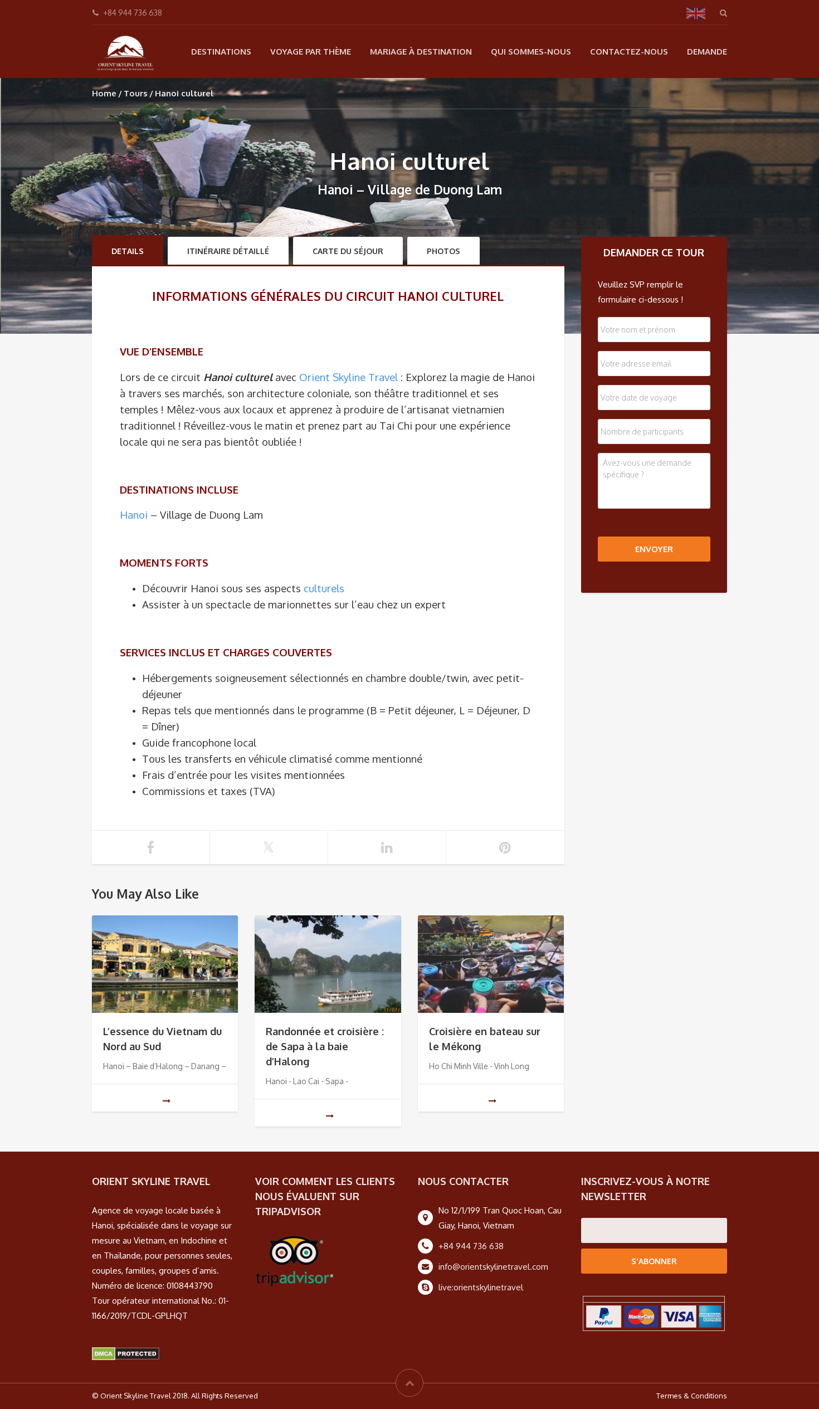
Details (127, 251)
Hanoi (134, 514)
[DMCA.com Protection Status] (125, 1353)
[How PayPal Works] (654, 1316)
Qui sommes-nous (531, 51)
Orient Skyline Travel (348, 376)
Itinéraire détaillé (228, 251)
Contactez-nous (629, 51)
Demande (707, 51)
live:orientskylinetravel (480, 1287)
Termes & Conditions (691, 1395)
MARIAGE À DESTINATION (421, 51)
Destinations (221, 51)
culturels (324, 588)
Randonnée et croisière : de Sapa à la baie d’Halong (325, 1046)
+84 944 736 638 (471, 1246)
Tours (136, 93)
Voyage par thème (310, 51)
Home (104, 93)
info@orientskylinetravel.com (493, 1266)
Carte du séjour (348, 251)
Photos (443, 251)
